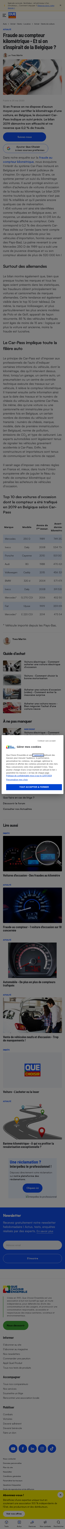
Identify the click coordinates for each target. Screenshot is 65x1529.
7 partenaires (38, 755)
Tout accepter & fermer (34, 787)
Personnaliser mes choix (17, 780)
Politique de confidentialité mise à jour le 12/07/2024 (29, 776)
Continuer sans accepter (47, 741)
